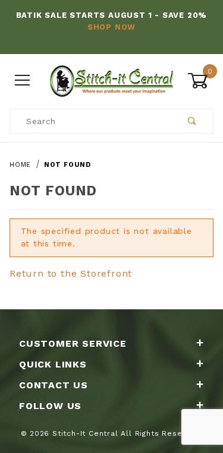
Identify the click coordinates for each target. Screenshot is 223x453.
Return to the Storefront (71, 273)
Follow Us (50, 405)
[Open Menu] (23, 80)
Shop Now (111, 27)
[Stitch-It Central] (111, 79)
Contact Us (53, 385)
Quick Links (53, 364)
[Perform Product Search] (192, 121)
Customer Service (73, 343)
